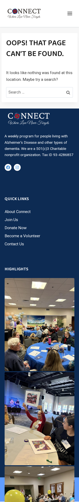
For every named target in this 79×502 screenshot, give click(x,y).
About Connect (18, 211)
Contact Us (14, 244)
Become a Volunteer (22, 236)
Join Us (11, 219)
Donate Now (16, 228)
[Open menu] (69, 13)
